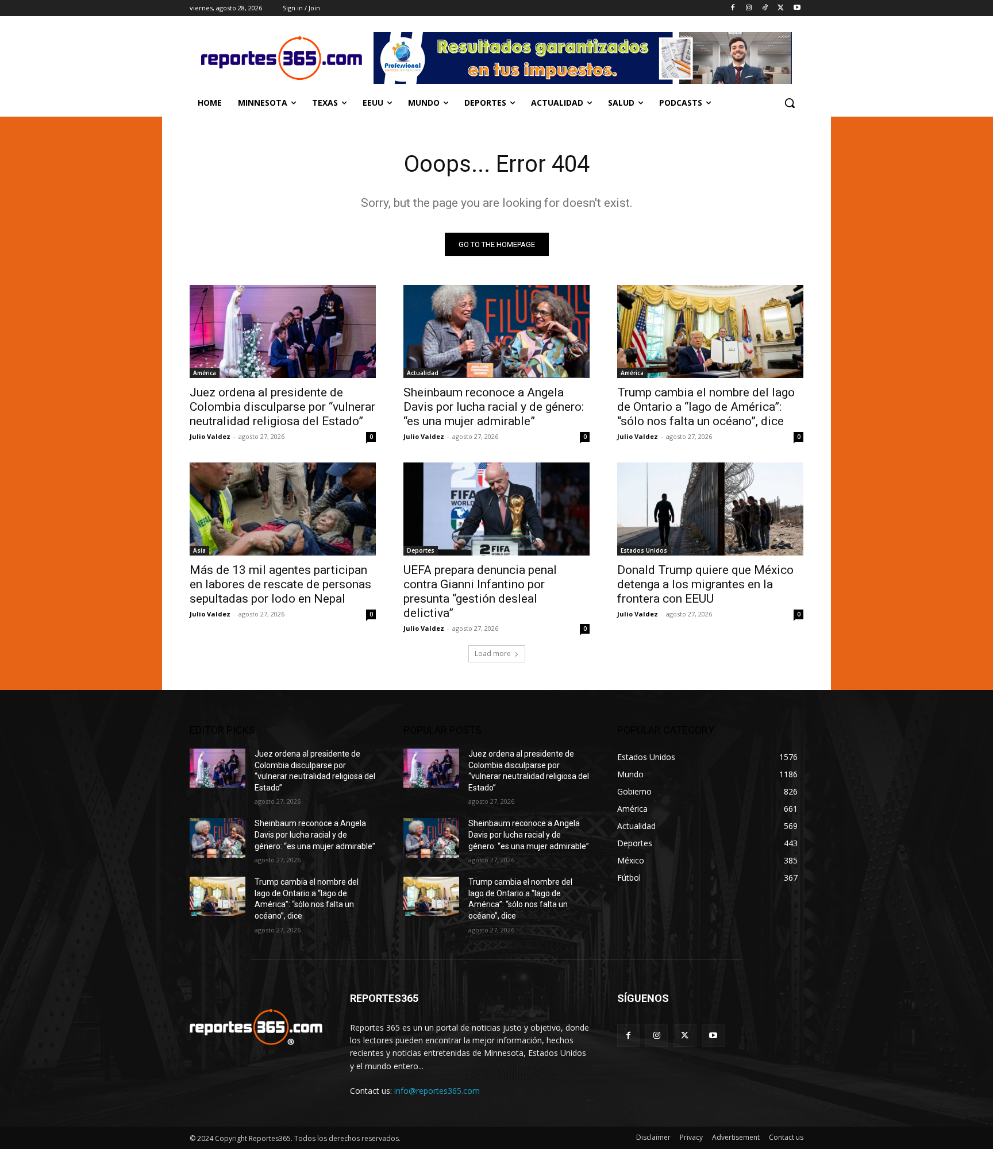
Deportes (420, 550)
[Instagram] (749, 8)
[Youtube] (796, 8)
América (204, 373)
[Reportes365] (282, 58)
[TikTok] (765, 8)
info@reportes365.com (437, 1090)
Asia (199, 550)
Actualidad (422, 373)
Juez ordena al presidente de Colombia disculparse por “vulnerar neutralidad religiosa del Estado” (282, 406)
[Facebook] (733, 8)
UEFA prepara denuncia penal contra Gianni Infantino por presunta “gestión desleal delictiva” (480, 591)
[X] (780, 8)
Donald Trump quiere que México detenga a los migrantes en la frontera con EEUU (705, 584)
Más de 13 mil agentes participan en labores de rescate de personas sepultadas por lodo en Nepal (280, 584)
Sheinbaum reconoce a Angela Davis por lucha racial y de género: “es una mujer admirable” (493, 406)
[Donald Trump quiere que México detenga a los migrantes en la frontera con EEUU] (710, 509)
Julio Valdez (210, 436)
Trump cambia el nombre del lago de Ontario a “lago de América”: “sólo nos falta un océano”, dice (706, 406)
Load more (493, 653)
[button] (789, 103)
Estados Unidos (644, 550)
